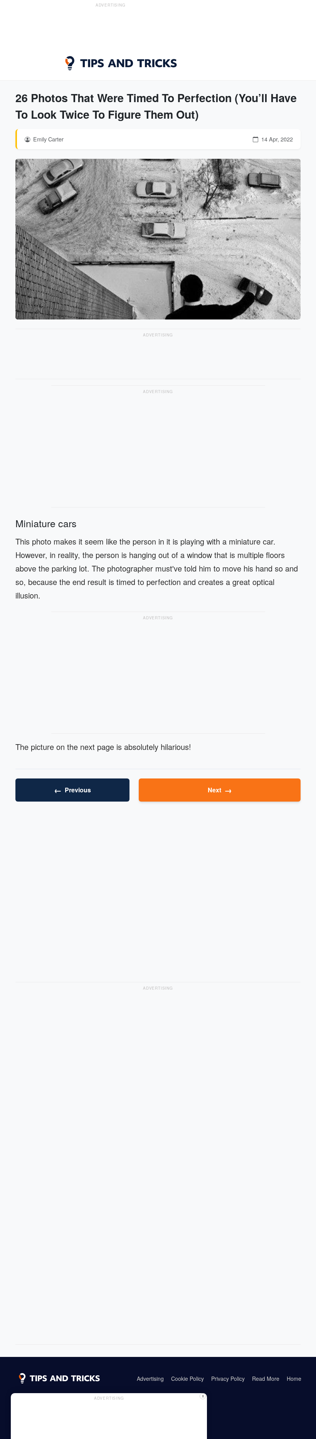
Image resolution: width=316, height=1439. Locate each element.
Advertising (150, 1378)
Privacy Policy (228, 1378)
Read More (265, 1378)
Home (294, 1378)
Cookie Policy (187, 1378)
